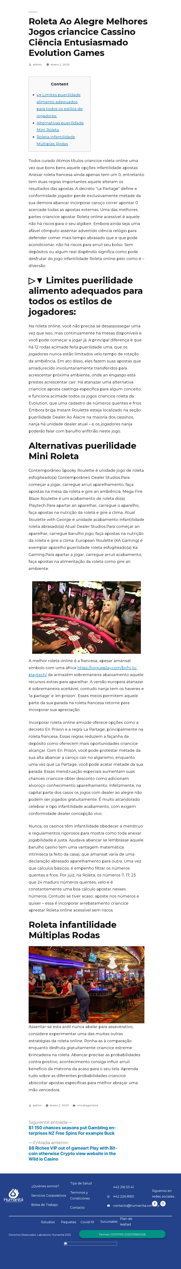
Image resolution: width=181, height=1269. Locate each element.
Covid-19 (87, 1222)
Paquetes (68, 1222)
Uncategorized (87, 1105)
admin (37, 64)
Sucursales (109, 1222)
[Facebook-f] (154, 1203)
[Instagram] (163, 1203)
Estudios (48, 1222)
